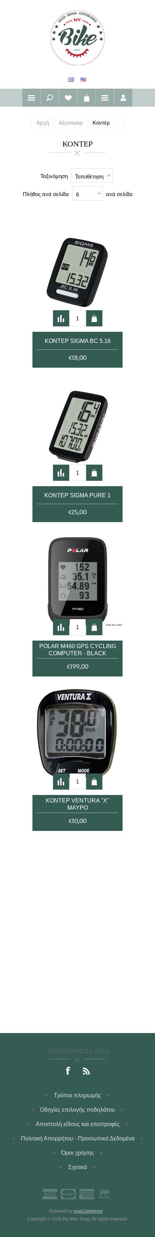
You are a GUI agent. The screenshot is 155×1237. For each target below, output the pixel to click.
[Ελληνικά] (71, 79)
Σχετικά (77, 1167)
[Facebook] (68, 1071)
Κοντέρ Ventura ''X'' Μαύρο (77, 804)
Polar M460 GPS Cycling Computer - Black (77, 649)
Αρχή (42, 123)
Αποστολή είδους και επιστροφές (78, 1124)
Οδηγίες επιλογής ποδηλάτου (77, 1110)
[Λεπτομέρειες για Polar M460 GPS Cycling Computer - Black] (77, 581)
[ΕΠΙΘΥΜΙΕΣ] (68, 98)
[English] (83, 79)
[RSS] (86, 1071)
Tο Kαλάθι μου (87, 98)
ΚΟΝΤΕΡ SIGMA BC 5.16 (78, 341)
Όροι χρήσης (77, 1153)
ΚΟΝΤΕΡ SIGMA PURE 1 (77, 495)
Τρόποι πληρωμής (77, 1095)
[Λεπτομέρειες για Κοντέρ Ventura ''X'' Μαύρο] (77, 735)
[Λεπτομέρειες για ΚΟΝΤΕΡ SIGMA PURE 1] (77, 427)
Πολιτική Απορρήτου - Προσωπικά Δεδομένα (77, 1138)
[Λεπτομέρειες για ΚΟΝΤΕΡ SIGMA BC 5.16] (77, 272)
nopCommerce (88, 1211)
